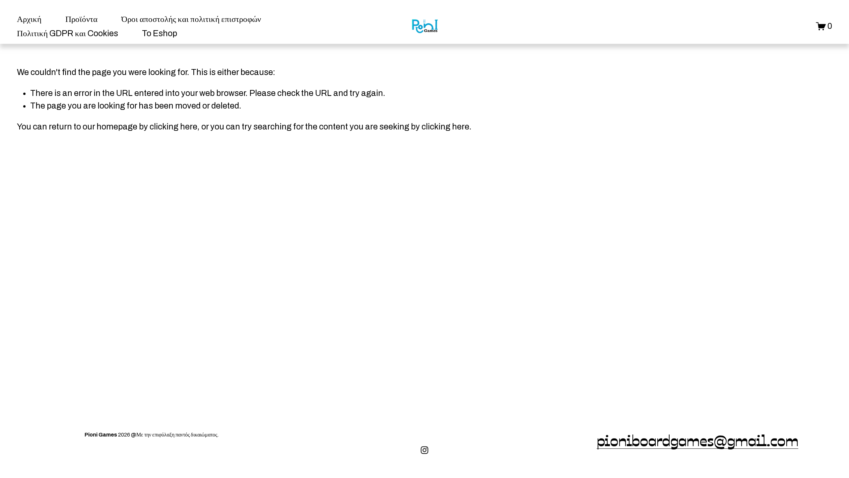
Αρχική (29, 19)
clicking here (173, 126)
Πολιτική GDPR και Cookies (67, 33)
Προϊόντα (81, 19)
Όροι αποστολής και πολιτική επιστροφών (191, 19)
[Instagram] (424, 450)
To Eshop (159, 33)
